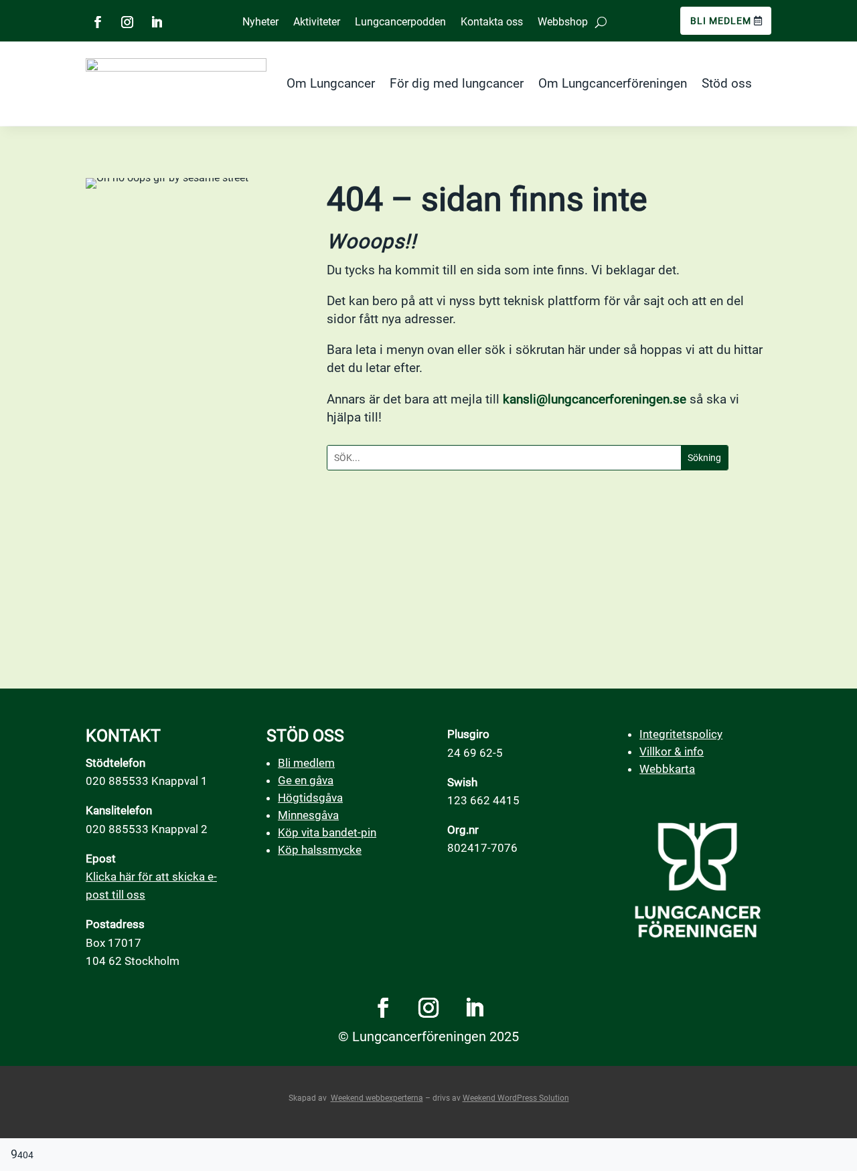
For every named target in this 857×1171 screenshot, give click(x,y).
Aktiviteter (316, 21)
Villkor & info (671, 751)
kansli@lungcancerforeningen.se (594, 399)
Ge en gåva (305, 780)
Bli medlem (720, 20)
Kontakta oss (492, 21)
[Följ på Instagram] (127, 22)
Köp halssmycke (320, 850)
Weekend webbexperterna (377, 1098)
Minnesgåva (308, 815)
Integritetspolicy (680, 734)
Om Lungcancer (331, 83)
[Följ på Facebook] (98, 22)
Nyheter (260, 21)
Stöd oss (727, 83)
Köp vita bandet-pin (327, 832)
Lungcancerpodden (400, 21)
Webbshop (563, 21)
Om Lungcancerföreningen (612, 83)
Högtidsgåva (310, 797)
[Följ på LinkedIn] (157, 22)
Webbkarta (667, 769)
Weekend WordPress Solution (516, 1098)
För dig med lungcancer (457, 83)
